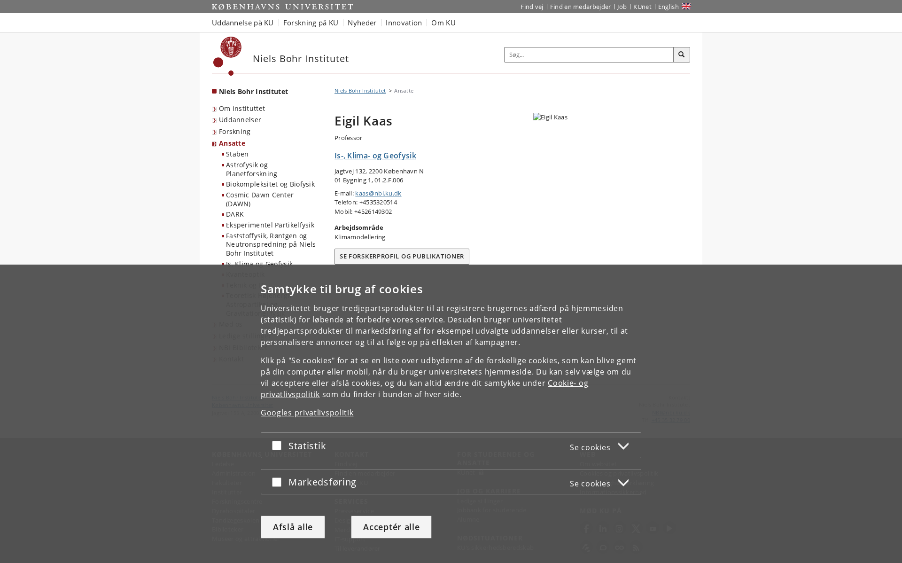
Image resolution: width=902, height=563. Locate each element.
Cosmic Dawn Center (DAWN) (260, 199)
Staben (237, 153)
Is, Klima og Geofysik (259, 263)
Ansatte (232, 143)
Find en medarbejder (580, 6)
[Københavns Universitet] (227, 56)
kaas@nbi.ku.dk (378, 193)
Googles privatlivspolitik (307, 412)
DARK (235, 214)
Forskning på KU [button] (311, 22)
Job (622, 6)
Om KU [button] (443, 22)
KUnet (642, 6)
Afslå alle (293, 526)
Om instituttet (242, 108)
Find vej (532, 6)
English (668, 6)
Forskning (235, 131)
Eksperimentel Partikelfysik (270, 224)
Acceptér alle (391, 526)
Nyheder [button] (362, 22)
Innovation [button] (404, 22)
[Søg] (681, 55)
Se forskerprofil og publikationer (402, 256)
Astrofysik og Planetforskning (252, 169)
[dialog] (451, 414)
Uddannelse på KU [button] (243, 22)
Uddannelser (240, 119)
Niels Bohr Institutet (253, 91)
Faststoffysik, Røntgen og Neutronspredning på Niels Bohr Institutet (271, 244)
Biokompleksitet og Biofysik (270, 184)
